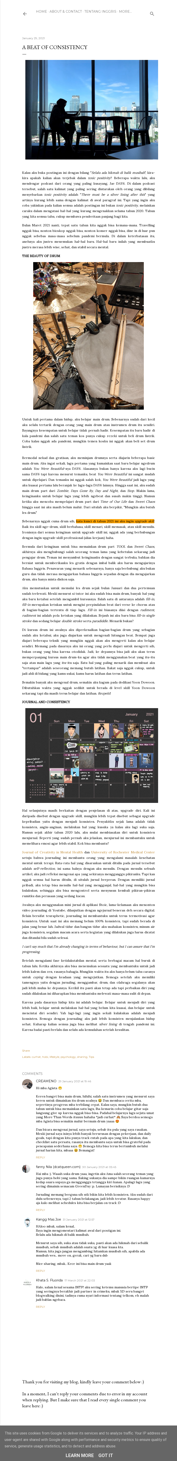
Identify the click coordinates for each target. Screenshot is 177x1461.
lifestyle (54, 1057)
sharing (82, 1057)
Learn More (80, 1455)
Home (41, 11)
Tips (91, 1057)
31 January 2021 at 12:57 (78, 1219)
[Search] (152, 12)
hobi (45, 1057)
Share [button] (26, 1050)
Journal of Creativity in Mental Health (52, 852)
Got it (105, 1455)
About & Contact (66, 11)
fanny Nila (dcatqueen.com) (58, 1167)
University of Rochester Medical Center (123, 852)
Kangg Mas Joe (48, 1219)
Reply (40, 1157)
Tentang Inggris (100, 11)
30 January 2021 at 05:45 (99, 1167)
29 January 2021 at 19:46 (74, 1081)
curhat (36, 1057)
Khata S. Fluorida (49, 1280)
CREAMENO (46, 1081)
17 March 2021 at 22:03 (80, 1280)
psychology (68, 1057)
